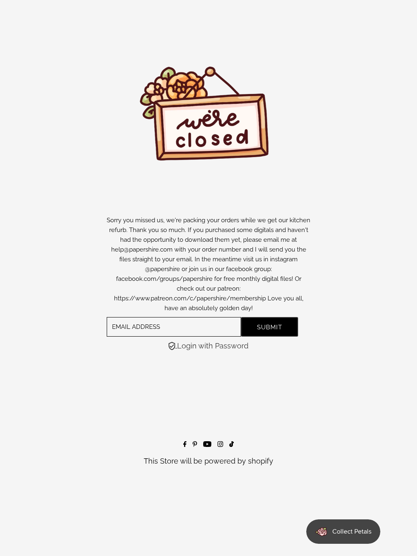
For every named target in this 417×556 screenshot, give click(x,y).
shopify (260, 461)
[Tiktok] (231, 444)
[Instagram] (220, 444)
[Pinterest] (195, 444)
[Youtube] (207, 444)
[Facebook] (185, 444)
